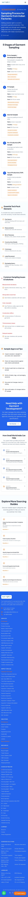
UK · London (4, 803)
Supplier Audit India (6, 707)
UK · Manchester (5, 805)
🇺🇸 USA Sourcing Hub (6, 769)
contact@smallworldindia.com (11, 612)
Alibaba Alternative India (7, 652)
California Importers (6, 793)
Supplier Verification (6, 647)
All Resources (4, 748)
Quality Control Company (7, 686)
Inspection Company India (7, 688)
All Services (4, 621)
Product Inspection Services (8, 691)
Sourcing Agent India (6, 631)
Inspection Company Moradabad (9, 703)
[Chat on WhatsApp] (4, 893)
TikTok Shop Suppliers (6, 855)
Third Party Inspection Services (9, 674)
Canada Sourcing (5, 822)
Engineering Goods (6, 731)
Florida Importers (5, 796)
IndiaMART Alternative (6, 655)
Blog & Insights (4, 750)
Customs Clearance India (7, 664)
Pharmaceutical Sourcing (7, 660)
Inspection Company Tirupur (8, 700)
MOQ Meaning (18, 873)
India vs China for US (6, 779)
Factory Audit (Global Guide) (8, 676)
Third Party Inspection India (8, 681)
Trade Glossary (5, 753)
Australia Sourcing (5, 820)
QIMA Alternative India (6, 710)
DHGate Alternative (19, 848)
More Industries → (6, 741)
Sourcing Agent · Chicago (7, 789)
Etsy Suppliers (4, 857)
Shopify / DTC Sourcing (7, 777)
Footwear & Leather (6, 736)
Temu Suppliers (18, 855)
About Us (3, 829)
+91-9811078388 (8, 614)
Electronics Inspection (6, 698)
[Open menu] (25, 2)
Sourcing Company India (7, 640)
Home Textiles (4, 726)
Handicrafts (4, 734)
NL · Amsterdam (5, 810)
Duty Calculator (5, 760)
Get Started (12, 424)
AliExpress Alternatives (20, 844)
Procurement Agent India (7, 638)
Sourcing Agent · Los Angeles (8, 784)
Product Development (6, 650)
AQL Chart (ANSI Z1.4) (6, 679)
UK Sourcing (4, 815)
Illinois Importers (5, 798)
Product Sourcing (5, 626)
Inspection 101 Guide (6, 671)
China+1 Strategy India (20, 860)
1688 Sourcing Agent (6, 848)
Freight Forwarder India (7, 662)
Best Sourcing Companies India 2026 (10, 801)
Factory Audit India (5, 705)
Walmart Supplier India (6, 774)
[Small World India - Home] (5, 2)
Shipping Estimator (5, 762)
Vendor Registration (6, 834)
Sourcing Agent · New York (7, 781)
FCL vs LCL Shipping (20, 882)
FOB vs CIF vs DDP (5, 877)
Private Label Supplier (20, 857)
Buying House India (6, 635)
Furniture (3, 729)
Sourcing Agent (5, 623)
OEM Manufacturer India (7, 643)
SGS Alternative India (6, 712)
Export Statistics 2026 (6, 755)
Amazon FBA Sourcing (6, 772)
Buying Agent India (5, 633)
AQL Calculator (4, 715)
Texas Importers (5, 791)
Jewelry (3, 739)
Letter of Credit (5, 882)
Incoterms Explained (20, 877)
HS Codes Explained (6, 879)
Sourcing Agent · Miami (6, 786)
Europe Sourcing (5, 818)
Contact (3, 832)
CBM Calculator (5, 758)
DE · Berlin (3, 808)
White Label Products (6, 645)
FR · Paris (3, 813)
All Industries (4, 722)
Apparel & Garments (6, 724)
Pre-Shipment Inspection (7, 683)
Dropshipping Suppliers (20, 851)
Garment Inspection (6, 693)
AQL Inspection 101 (19, 879)
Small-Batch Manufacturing (7, 657)
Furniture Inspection (6, 695)
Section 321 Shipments (20, 864)
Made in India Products (6, 628)
